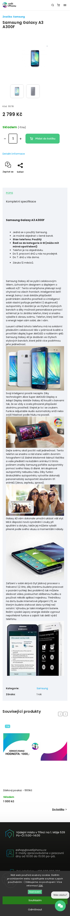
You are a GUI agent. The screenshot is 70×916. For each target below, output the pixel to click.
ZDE (41, 885)
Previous (60, 714)
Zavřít (58, 177)
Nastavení (35, 892)
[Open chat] (60, 906)
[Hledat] (52, 5)
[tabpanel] (35, 767)
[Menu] (65, 5)
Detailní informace (14, 153)
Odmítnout (35, 909)
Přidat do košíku (45, 138)
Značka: (14, 16)
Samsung (42, 688)
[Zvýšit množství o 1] (20, 138)
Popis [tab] (9, 193)
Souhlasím (35, 900)
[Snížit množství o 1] (4, 138)
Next (65, 714)
